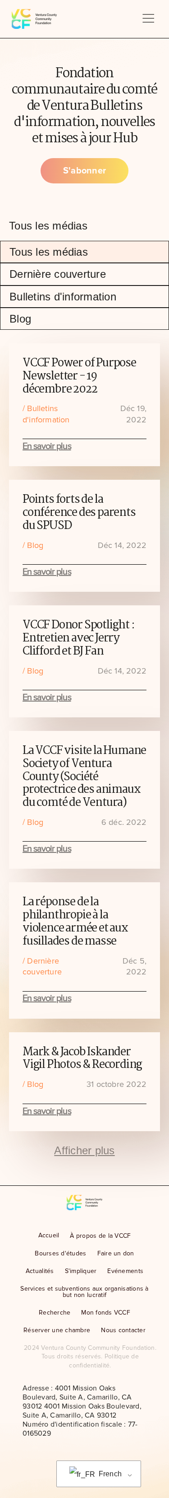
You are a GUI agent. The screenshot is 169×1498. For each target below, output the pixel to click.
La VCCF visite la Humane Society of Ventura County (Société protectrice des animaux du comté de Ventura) (84, 777)
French (109, 1474)
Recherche (54, 1312)
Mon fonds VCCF (105, 1312)
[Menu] (148, 19)
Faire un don (115, 1253)
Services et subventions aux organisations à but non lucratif (84, 1292)
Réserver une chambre (56, 1330)
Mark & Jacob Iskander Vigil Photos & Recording (82, 1058)
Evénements (125, 1271)
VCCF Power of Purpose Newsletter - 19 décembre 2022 (79, 376)
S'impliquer (81, 1271)
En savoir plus (47, 446)
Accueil (48, 1235)
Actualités (40, 1271)
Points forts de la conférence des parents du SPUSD (79, 513)
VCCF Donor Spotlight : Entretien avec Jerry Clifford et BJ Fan (79, 638)
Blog (20, 319)
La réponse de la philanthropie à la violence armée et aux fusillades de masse (75, 921)
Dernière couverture (57, 274)
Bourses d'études (60, 1253)
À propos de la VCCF (100, 1236)
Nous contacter (123, 1330)
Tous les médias (48, 252)
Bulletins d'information (62, 296)
